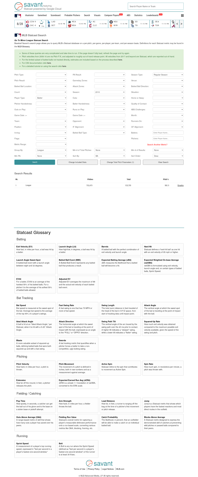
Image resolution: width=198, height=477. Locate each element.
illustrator (29, 15)
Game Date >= (20, 115)
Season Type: (137, 74)
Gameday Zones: (80, 80)
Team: (17, 121)
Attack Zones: (78, 86)
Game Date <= (79, 115)
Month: (134, 115)
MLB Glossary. (24, 46)
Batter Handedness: (81, 103)
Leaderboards (154, 15)
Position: (18, 126)
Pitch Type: (19, 74)
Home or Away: (137, 97)
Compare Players (111, 15)
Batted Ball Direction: (140, 86)
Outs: (75, 97)
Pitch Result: (19, 80)
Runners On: (136, 121)
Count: (17, 92)
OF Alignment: (137, 126)
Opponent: (77, 121)
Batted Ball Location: (23, 86)
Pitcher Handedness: (23, 103)
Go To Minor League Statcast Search (31, 40)
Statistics (138, 15)
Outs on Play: (20, 109)
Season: (76, 92)
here (120, 59)
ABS (128, 15)
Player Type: (19, 97)
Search (87, 15)
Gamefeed (42, 15)
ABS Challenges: (138, 109)
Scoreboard (55, 15)
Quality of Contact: (139, 103)
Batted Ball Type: (80, 132)
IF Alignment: (78, 126)
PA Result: (77, 74)
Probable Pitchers (72, 15)
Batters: (134, 132)
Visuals (97, 15)
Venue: (134, 80)
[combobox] (156, 6)
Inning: (17, 132)
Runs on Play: (79, 109)
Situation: (135, 92)
